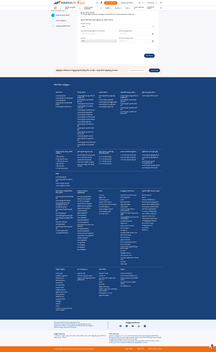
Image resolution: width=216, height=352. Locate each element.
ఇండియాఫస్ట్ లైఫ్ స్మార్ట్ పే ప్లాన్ (84, 122)
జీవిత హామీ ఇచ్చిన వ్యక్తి (85, 23)
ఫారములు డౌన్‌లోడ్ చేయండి (148, 200)
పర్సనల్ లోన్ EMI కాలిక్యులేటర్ (84, 204)
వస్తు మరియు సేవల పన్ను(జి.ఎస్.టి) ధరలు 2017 (107, 279)
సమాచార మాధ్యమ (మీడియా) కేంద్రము (108, 204)
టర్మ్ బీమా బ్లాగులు (60, 278)
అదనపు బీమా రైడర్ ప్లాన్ (61, 222)
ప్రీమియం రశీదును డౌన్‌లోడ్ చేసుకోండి (150, 204)
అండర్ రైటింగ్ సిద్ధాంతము (126, 221)
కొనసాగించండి (149, 55)
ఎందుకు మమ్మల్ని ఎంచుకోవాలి (106, 209)
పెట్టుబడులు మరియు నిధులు (148, 216)
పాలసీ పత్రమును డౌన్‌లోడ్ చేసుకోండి (150, 207)
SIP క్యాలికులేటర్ (81, 243)
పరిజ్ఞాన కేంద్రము (60, 269)
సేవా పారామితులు (124, 228)
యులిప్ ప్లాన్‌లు (103, 92)
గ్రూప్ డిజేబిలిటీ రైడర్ (60, 224)
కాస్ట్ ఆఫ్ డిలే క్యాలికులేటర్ (83, 231)
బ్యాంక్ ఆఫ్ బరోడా (81, 273)
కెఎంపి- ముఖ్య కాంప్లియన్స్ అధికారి (128, 242)
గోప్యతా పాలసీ (123, 223)
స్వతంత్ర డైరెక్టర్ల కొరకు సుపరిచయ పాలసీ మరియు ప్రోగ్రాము (129, 218)
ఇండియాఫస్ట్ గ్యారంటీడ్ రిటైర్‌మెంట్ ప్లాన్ (150, 158)
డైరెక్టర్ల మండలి (102, 197)
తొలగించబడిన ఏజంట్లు (125, 235)
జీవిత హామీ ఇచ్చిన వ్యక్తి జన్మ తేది (125, 31)
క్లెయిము (144, 197)
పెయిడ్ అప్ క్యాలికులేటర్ (83, 222)
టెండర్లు (100, 282)
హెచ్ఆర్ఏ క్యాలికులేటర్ (82, 238)
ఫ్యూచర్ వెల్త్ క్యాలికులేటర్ (83, 220)
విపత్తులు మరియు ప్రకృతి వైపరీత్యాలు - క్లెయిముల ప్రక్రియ (129, 247)
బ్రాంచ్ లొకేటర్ (145, 228)
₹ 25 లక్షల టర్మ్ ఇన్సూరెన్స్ (62, 168)
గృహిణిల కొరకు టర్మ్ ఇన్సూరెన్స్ (84, 160)
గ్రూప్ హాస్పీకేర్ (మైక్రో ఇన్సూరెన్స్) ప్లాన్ (64, 216)
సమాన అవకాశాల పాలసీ (126, 255)
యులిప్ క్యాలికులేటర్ (82, 211)
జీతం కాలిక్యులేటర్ (81, 250)
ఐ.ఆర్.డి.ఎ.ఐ (102, 276)
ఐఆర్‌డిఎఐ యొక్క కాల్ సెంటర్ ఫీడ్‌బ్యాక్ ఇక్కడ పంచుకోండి (108, 290)
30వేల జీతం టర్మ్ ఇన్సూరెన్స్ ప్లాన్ (128, 157)
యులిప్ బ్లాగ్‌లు (59, 283)
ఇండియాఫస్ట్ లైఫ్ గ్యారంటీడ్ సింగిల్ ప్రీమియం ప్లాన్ (85, 133)
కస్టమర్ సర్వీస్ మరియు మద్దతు (151, 191)
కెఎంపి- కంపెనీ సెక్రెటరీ (125, 244)
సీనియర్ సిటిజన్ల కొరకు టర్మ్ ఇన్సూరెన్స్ (86, 155)
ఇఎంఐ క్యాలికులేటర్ (81, 215)
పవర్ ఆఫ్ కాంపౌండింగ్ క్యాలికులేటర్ (85, 233)
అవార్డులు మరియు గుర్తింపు (105, 202)
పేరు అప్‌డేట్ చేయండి (125, 286)
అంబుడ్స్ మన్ (123, 230)
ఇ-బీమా (57, 306)
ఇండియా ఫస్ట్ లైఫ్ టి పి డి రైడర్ (63, 186)
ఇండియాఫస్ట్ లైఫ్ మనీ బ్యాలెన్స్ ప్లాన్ (107, 104)
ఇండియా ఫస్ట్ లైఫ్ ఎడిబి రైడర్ (62, 183)
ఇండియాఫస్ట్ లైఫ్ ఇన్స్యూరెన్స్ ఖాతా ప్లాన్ (85, 139)
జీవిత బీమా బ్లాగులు (60, 280)
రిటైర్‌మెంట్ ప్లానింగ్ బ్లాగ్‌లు (62, 292)
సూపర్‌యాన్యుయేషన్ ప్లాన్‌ (62, 231)
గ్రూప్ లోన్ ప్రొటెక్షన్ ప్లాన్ (61, 213)
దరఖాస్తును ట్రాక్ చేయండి (127, 3)
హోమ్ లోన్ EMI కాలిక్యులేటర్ (84, 199)
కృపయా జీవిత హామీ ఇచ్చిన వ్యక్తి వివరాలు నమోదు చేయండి (93, 31)
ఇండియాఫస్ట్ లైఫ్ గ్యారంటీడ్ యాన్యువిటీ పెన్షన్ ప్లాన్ (148, 162)
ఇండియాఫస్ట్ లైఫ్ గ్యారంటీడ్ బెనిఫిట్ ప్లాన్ (85, 129)
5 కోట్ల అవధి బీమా (60, 166)
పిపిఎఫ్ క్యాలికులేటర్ (82, 240)
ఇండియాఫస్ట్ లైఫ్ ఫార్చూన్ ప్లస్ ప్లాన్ (85, 104)
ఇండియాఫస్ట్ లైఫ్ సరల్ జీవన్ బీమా (64, 107)
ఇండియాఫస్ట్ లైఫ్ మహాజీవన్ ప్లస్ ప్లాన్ (85, 110)
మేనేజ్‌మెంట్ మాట (60, 297)
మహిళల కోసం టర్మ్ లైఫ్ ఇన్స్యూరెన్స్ (85, 162)
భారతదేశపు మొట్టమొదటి (62, 276)
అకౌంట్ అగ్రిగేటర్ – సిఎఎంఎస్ (105, 293)
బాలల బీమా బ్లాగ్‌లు (60, 285)
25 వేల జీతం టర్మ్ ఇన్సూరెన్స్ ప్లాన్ (128, 155)
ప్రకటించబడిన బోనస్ (125, 202)
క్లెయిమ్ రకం (83, 38)
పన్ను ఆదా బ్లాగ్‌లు (60, 287)
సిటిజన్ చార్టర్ (123, 264)
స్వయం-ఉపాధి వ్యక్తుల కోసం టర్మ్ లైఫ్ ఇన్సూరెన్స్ (85, 165)
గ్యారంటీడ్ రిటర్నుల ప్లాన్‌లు (128, 92)
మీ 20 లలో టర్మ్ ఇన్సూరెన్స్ (105, 157)
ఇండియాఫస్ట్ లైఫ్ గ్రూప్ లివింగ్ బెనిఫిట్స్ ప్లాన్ (64, 197)
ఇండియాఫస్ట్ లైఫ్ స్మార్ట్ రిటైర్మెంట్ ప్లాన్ (150, 155)
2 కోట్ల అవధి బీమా (60, 164)
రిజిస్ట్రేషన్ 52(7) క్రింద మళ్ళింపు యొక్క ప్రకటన (129, 214)
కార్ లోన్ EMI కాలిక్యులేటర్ (83, 201)
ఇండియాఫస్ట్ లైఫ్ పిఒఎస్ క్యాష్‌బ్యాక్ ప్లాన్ (85, 145)
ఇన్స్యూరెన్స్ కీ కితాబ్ (60, 299)
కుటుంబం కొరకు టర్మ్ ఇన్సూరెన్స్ (84, 157)
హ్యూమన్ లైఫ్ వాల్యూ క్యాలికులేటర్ (85, 236)
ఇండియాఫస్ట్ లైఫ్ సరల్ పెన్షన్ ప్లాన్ (150, 168)
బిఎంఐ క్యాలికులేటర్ (81, 218)
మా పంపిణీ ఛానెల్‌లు (104, 214)
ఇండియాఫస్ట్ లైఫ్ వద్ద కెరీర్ (105, 211)
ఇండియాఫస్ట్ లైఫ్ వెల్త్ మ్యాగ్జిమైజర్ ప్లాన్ (108, 102)
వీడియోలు (58, 304)
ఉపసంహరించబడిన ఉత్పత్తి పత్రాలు (150, 202)
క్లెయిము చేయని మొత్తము (148, 223)
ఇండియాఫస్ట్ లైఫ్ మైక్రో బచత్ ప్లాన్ (85, 136)
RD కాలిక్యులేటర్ (81, 245)
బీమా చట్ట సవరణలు (125, 237)
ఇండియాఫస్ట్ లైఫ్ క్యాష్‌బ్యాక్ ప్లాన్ (84, 112)
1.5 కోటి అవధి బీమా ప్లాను (62, 161)
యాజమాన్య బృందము (104, 200)
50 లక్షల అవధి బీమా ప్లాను (62, 159)
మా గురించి (101, 195)
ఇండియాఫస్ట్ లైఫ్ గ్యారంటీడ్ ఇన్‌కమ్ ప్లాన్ (128, 104)
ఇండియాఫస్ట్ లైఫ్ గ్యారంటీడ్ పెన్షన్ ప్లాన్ (151, 165)
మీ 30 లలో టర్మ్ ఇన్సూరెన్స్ (105, 159)
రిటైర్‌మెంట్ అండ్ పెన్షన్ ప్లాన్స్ (150, 152)
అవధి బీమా (55, 8)
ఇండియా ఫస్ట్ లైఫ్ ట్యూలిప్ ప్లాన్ (106, 100)
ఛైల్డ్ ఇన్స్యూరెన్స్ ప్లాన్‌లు (149, 92)
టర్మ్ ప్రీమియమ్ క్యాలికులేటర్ (83, 208)
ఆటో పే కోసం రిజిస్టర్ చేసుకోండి (149, 209)
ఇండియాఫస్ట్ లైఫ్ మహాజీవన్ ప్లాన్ (85, 115)
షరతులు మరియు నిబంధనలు (127, 226)
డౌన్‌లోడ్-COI (145, 230)
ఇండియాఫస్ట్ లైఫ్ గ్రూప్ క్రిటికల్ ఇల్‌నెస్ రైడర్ (64, 219)
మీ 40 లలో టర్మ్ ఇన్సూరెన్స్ (105, 161)
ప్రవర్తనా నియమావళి (125, 240)
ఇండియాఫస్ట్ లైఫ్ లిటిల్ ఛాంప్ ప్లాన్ (150, 96)
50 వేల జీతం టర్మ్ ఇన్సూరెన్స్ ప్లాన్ (128, 160)
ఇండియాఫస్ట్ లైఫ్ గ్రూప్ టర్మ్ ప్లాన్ (63, 201)
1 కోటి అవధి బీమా (60, 157)
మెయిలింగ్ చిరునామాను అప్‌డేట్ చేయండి (128, 283)
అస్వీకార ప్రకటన (124, 207)
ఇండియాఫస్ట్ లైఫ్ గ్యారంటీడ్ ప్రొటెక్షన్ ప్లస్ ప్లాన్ (64, 103)
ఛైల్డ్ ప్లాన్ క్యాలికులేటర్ (82, 213)
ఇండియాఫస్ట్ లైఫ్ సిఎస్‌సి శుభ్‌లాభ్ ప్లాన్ (86, 142)
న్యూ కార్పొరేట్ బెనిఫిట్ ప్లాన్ (62, 233)
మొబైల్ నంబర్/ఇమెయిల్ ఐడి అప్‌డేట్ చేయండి (129, 279)
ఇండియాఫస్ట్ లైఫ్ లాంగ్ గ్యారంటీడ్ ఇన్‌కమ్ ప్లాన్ (85, 107)
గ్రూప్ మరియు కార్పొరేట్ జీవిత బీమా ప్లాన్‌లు (64, 191)
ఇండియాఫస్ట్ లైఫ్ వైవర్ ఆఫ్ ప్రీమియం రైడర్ (64, 180)
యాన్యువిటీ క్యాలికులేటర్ (83, 229)
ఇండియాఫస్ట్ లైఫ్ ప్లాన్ (61, 96)
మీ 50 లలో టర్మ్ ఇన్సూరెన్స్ (105, 164)
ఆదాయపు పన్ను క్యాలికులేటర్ (84, 197)
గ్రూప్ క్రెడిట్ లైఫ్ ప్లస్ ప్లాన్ (61, 207)
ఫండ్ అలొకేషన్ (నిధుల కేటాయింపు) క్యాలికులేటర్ (85, 225)
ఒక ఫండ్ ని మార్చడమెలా (126, 273)
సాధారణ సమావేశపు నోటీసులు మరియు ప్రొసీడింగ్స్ (127, 210)
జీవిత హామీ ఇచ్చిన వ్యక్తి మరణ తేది (126, 38)
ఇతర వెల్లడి (123, 262)
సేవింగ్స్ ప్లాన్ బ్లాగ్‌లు (60, 294)
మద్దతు (122, 269)
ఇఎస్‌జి (122, 200)
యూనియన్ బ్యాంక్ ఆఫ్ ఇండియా (84, 276)
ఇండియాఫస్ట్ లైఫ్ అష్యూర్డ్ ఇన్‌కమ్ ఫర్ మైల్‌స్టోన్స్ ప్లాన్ (86, 96)
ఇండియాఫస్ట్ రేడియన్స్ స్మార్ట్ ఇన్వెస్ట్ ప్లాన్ (107, 96)
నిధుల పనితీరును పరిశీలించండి (149, 214)
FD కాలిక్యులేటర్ (81, 247)
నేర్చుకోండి (107, 8)
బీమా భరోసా (102, 284)
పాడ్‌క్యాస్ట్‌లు (58, 301)
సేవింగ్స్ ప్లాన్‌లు (81, 92)
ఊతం (127, 8)
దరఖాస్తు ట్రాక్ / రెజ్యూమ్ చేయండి (149, 218)
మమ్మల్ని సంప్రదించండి (147, 225)
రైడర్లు (57, 174)
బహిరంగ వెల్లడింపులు (125, 197)
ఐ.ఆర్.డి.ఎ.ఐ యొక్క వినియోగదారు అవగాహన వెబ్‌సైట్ (64, 309)
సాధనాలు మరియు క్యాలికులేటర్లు (88, 8)
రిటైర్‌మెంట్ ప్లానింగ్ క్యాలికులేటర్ (84, 206)
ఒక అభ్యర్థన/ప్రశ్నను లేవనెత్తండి (149, 221)
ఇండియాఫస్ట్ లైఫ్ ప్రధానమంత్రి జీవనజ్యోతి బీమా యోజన (62, 204)
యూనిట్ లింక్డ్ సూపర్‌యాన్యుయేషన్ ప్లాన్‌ (64, 227)
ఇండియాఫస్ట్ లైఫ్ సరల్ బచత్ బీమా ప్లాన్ (85, 125)
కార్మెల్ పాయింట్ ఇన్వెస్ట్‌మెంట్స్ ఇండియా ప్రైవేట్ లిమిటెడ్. (86, 279)
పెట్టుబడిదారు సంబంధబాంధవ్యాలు (128, 195)
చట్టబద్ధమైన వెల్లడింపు (125, 253)
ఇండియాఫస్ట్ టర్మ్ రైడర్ (61, 177)
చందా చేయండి (154, 70)
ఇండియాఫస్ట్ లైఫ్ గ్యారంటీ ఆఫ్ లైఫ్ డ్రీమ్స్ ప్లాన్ (85, 100)
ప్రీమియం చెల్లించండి (110, 3)
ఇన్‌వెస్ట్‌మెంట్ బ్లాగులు (61, 290)
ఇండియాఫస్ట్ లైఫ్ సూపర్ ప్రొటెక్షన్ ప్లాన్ (64, 98)
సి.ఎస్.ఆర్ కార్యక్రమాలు (104, 207)
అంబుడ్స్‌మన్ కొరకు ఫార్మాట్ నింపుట (128, 233)
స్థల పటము (123, 251)
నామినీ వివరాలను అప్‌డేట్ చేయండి (128, 276)
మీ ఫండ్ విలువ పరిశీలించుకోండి (149, 211)
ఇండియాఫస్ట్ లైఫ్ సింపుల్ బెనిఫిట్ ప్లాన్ (86, 117)
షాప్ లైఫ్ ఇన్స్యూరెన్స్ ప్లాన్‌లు (70, 8)
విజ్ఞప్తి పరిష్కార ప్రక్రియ (125, 204)
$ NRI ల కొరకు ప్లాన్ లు (139, 8)
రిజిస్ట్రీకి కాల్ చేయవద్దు (104, 287)
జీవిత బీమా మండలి (103, 273)
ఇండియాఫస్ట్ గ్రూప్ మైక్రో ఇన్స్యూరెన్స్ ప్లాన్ (64, 210)
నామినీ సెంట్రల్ (59, 273)
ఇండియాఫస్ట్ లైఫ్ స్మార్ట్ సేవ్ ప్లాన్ (106, 107)
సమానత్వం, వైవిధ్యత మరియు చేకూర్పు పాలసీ (129, 258)
